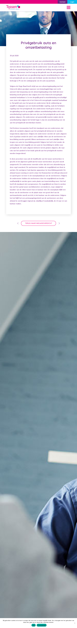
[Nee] (75, 623)
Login (72, 2)
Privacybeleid (42, 625)
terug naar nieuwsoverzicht (38, 223)
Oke (33, 625)
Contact (62, 2)
